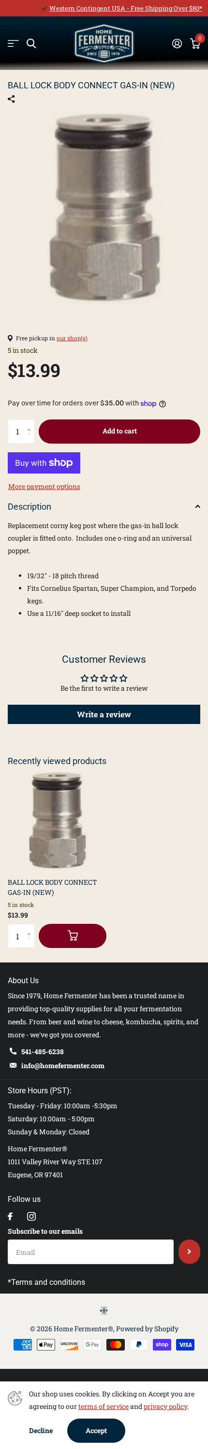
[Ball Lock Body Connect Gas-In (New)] (57, 821)
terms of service (103, 1406)
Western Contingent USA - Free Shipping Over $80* (125, 8)
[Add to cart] (72, 936)
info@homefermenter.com (62, 1065)
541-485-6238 (42, 1051)
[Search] (31, 44)
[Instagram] (31, 1216)
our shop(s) (72, 338)
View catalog (13, 44)
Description (29, 507)
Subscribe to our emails (45, 1231)
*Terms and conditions (46, 1282)
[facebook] (10, 1216)
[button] (31, 423)
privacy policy (165, 1406)
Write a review (104, 714)
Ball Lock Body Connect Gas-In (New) (52, 887)
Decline (41, 1430)
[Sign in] (177, 43)
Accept (96, 1430)
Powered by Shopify (147, 1328)
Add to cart (120, 430)
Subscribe (189, 1252)
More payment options (44, 486)
